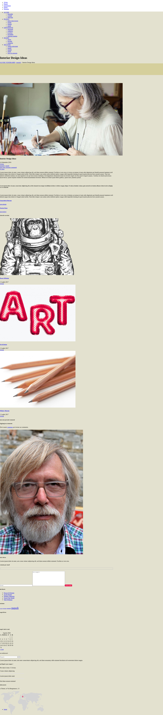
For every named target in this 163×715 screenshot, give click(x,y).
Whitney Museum (9, 596)
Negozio (6, 9)
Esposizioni (7, 6)
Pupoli (6, 4)
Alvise (6, 2)
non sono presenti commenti (8, 167)
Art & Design (8, 594)
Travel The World (9, 598)
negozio (5, 608)
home (5, 709)
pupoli (7, 166)
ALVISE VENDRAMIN (7, 62)
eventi (1, 608)
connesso (10, 427)
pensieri (18, 62)
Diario (6, 7)
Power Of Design (9, 593)
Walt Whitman (8, 600)
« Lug (2, 649)
